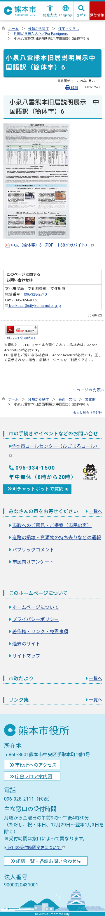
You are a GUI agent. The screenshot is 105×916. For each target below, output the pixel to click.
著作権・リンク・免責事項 (40, 631)
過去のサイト (26, 644)
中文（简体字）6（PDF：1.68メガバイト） (50, 245)
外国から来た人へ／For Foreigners (41, 34)
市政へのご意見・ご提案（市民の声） (52, 525)
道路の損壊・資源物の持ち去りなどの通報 (56, 537)
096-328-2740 (35, 294)
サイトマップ (26, 656)
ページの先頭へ (90, 390)
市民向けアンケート (33, 562)
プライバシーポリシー (35, 619)
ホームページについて (35, 607)
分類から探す (38, 29)
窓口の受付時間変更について (34, 847)
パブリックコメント (33, 550)
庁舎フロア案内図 (33, 776)
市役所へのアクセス (36, 765)
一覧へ (95, 511)
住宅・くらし (68, 29)
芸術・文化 (67, 399)
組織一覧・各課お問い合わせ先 (48, 861)
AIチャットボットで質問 (39, 489)
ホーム (13, 29)
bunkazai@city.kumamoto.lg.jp (34, 305)
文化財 (90, 399)
